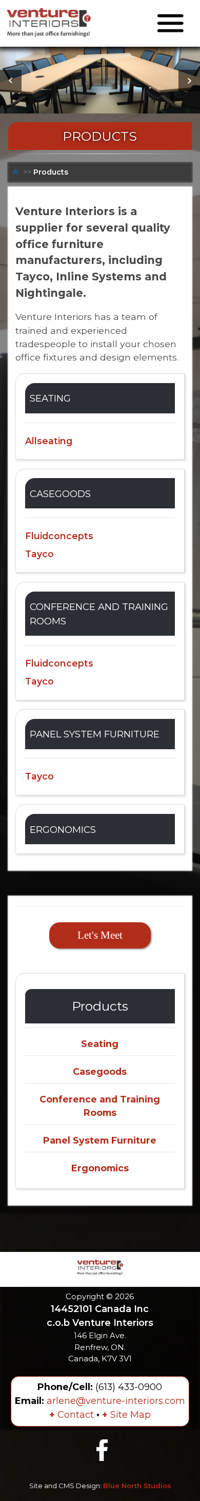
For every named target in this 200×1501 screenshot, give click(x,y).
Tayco (39, 553)
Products (50, 172)
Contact (71, 1414)
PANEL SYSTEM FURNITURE (94, 734)
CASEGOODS (60, 494)
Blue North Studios (137, 1485)
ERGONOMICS (63, 829)
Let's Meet (100, 935)
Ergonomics (100, 1168)
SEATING (50, 398)
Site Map (126, 1414)
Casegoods (100, 1071)
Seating (99, 1043)
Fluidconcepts (59, 535)
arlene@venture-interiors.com (116, 1401)
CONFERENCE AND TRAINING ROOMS (99, 614)
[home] (16, 172)
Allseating (48, 440)
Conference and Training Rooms (99, 1106)
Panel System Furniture (99, 1140)
